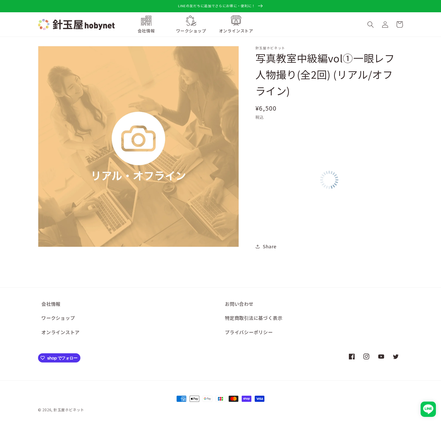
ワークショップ (58, 317)
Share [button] (269, 246)
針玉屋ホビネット (69, 409)
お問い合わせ (239, 303)
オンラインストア (60, 332)
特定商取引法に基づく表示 (253, 317)
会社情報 (50, 303)
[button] (191, 31)
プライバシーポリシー (249, 332)
